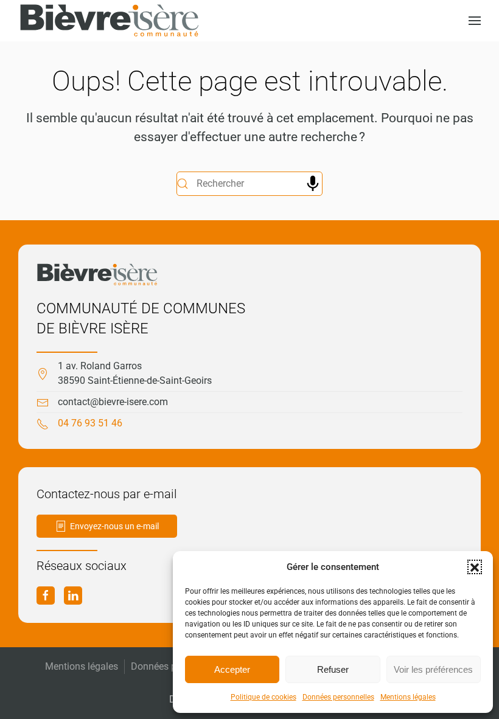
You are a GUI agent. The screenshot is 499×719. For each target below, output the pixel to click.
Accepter (232, 669)
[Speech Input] (313, 183)
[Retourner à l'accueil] (109, 20)
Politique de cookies (263, 697)
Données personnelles (338, 697)
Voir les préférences (433, 669)
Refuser (333, 669)
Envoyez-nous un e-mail (114, 526)
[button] (475, 567)
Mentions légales (408, 697)
